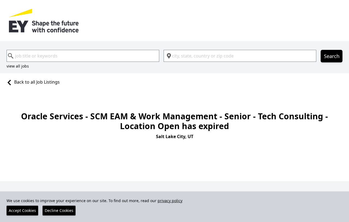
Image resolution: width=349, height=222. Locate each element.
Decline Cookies (59, 210)
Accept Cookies (22, 210)
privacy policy (170, 200)
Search (331, 56)
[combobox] (83, 56)
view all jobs (18, 66)
